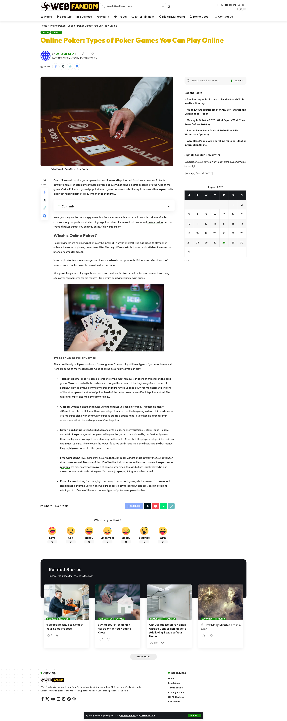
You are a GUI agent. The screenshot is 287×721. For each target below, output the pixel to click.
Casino (45, 32)
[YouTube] (226, 5)
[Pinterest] (235, 5)
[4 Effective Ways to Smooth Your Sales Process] (66, 602)
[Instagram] (231, 5)
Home (44, 25)
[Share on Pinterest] (155, 506)
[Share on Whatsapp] (163, 506)
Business (51, 619)
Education (207, 619)
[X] (222, 5)
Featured (56, 32)
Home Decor (156, 619)
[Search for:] (210, 81)
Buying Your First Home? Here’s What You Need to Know (114, 628)
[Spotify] (239, 5)
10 (188, 223)
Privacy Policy (128, 715)
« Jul (187, 260)
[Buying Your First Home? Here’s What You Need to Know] (117, 602)
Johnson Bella (65, 54)
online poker (155, 222)
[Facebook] (218, 5)
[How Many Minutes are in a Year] (220, 602)
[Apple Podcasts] (243, 5)
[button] (194, 715)
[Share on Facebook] (55, 66)
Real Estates (105, 619)
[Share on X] (62, 66)
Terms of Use (147, 715)
